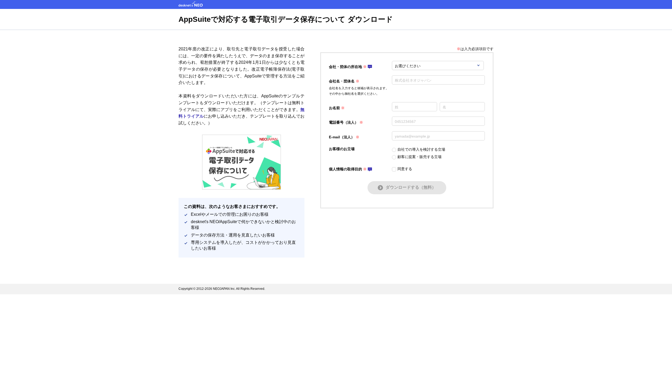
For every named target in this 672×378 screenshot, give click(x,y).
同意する (404, 169)
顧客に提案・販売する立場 (419, 157)
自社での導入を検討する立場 (421, 149)
